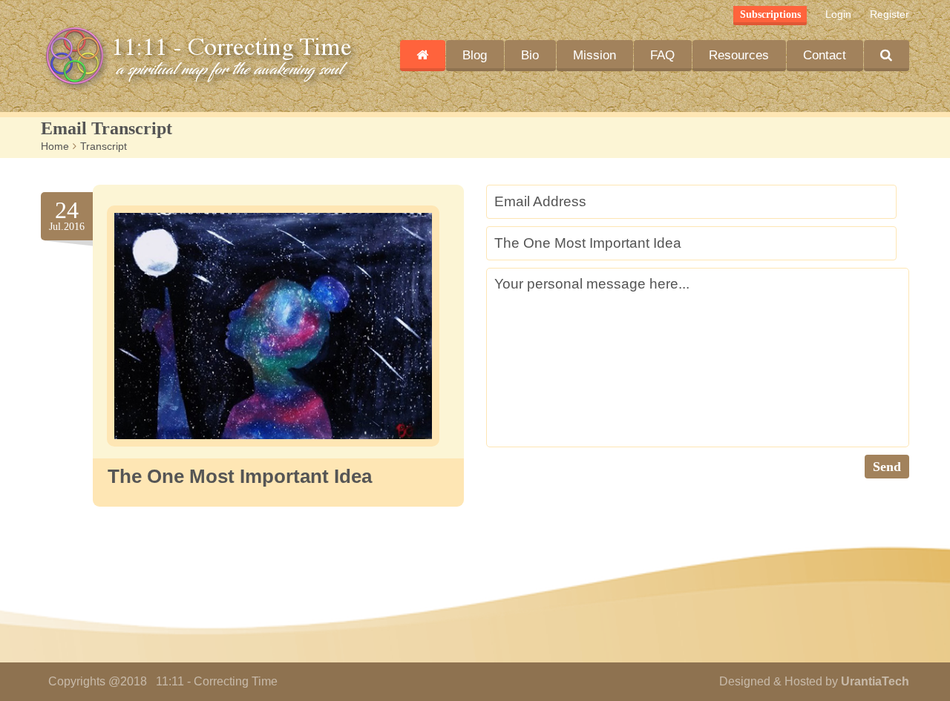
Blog (474, 55)
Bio (530, 55)
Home (55, 146)
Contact (824, 55)
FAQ (662, 55)
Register (889, 14)
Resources (739, 55)
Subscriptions (770, 14)
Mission (594, 55)
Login (838, 14)
